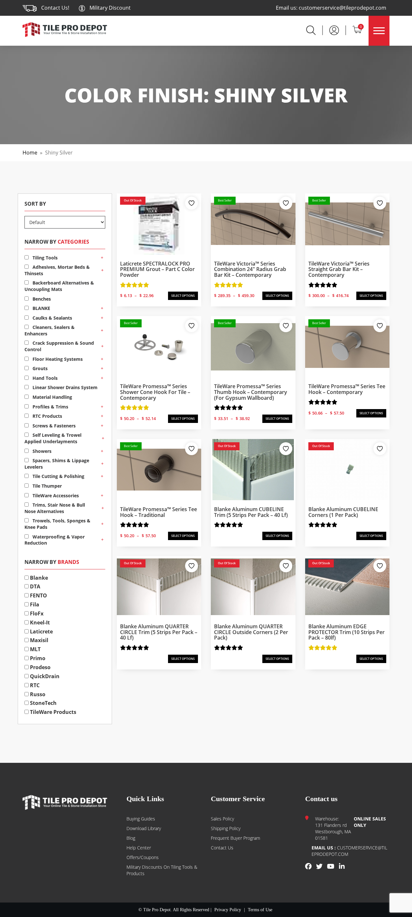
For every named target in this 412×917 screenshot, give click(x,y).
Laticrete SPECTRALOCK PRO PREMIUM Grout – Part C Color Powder (157, 269)
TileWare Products (52, 712)
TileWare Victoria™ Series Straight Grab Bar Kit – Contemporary (339, 269)
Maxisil (38, 640)
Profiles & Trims (49, 407)
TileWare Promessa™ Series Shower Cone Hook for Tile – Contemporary (155, 392)
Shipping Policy (225, 828)
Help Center (138, 848)
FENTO (38, 595)
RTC (34, 685)
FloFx (36, 613)
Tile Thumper (46, 486)
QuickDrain (44, 676)
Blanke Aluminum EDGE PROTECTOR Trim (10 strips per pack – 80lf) (346, 632)
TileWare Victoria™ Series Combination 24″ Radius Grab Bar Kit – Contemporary (250, 269)
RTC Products (46, 416)
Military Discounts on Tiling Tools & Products (161, 870)
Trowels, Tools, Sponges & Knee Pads (57, 524)
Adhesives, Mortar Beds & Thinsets (57, 270)
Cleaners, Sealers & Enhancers (49, 330)
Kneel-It (39, 622)
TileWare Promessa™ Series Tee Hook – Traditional (158, 512)
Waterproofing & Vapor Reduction (54, 540)
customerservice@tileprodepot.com (342, 7)
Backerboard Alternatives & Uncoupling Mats (59, 286)
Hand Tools (44, 378)
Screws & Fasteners (53, 426)
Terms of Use (260, 909)
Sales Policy (222, 819)
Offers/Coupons (142, 857)
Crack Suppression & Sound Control (59, 346)
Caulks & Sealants (51, 318)
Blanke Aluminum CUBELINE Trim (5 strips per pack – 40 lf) (251, 512)
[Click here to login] (334, 29)
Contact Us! (55, 7)
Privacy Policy (227, 909)
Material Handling (51, 397)
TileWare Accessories (55, 495)
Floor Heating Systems (57, 359)
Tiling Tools (44, 258)
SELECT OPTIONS (183, 296)
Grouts (39, 368)
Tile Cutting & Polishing (57, 476)
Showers (41, 451)
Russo (37, 694)
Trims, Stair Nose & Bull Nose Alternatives (54, 508)
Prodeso (40, 667)
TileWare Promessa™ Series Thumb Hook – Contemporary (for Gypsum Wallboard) (250, 392)
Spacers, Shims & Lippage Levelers (56, 463)
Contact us (222, 848)
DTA (34, 586)
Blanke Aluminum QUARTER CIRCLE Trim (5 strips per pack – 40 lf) (158, 632)
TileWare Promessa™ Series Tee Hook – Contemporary (346, 389)
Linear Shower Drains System (64, 387)
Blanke (38, 577)
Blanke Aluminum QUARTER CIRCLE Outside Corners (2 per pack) (251, 632)
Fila (34, 604)
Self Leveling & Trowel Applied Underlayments (52, 438)
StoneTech (43, 702)
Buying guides (140, 819)
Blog (130, 838)
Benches (41, 299)
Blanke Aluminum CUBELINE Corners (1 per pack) (343, 512)
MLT (35, 649)
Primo (37, 658)
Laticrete (41, 631)
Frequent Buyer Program (235, 838)
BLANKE (40, 308)
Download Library (143, 828)
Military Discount (109, 7)
